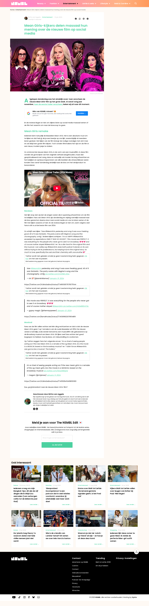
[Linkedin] (37, 409)
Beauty (40, 3)
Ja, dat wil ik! (57, 445)
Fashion (53, 3)
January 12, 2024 (64, 310)
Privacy (75, 583)
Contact (75, 569)
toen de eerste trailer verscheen (48, 104)
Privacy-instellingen (126, 558)
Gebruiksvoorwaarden (80, 573)
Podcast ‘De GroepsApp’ (81, 580)
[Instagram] (34, 409)
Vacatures (76, 587)
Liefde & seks (88, 3)
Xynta (134, 597)
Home (12, 10)
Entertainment (69, 3)
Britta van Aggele (34, 17)
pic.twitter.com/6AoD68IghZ (56, 371)
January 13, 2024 (57, 278)
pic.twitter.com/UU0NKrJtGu (57, 274)
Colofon (75, 566)
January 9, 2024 (54, 375)
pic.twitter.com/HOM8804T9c (76, 306)
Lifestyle (104, 3)
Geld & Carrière (121, 3)
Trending (100, 558)
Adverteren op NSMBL (80, 562)
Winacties (76, 590)
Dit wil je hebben (102, 566)
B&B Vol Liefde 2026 (103, 562)
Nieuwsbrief (76, 576)
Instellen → (82, 113)
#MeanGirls (36, 268)
